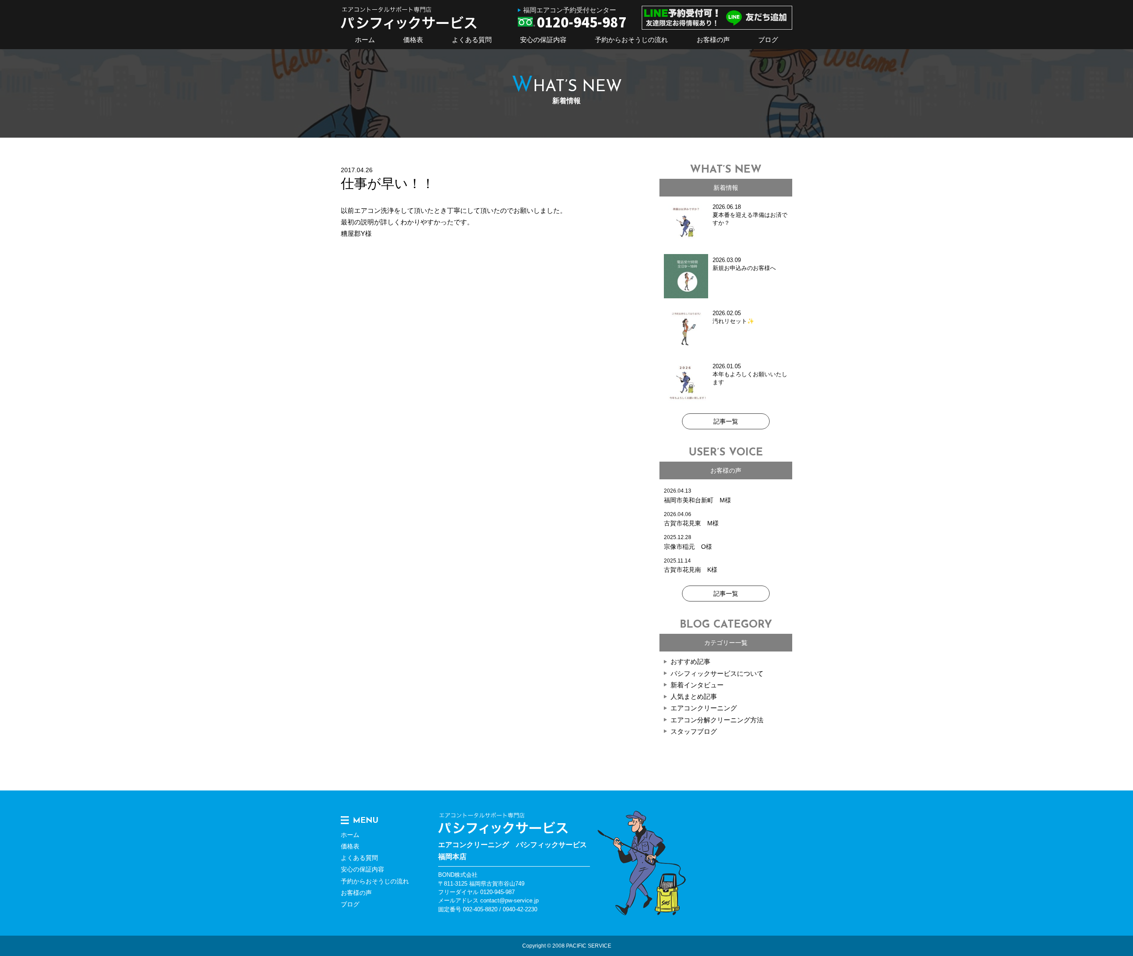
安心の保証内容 (543, 39)
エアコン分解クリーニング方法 (717, 720)
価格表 (413, 39)
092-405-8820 (480, 909)
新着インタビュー (697, 685)
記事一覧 (725, 421)
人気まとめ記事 (694, 696)
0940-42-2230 (520, 909)
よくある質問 (472, 39)
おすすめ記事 (690, 661)
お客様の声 (713, 39)
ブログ (768, 39)
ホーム (365, 39)
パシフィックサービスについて (717, 673)
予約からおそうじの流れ (631, 39)
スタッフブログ (694, 731)
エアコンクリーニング (704, 708)
